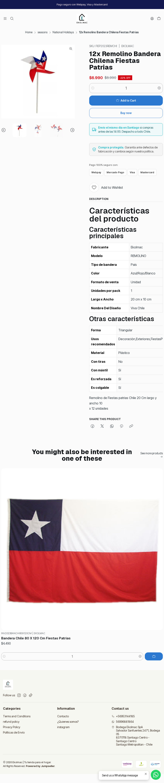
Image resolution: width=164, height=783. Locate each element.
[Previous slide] (4, 130)
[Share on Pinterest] (121, 426)
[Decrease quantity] (92, 88)
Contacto (63, 716)
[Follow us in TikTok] (31, 695)
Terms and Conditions (16, 716)
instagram (63, 727)
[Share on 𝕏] (102, 426)
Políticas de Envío (14, 732)
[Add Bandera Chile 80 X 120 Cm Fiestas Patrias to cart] (154, 656)
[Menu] (5, 18)
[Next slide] (72, 130)
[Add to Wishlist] (158, 549)
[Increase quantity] (159, 88)
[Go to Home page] (82, 18)
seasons (42, 32)
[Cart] (159, 18)
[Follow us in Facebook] (25, 695)
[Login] (152, 18)
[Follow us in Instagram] (19, 695)
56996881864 (125, 721)
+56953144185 (125, 716)
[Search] (11, 18)
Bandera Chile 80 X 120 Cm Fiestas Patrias (36, 638)
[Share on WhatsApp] (112, 426)
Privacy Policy (11, 727)
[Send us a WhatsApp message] (156, 775)
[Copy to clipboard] (131, 426)
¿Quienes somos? (68, 721)
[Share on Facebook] (92, 426)
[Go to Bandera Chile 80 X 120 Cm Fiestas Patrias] (82, 549)
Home (28, 32)
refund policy (11, 721)
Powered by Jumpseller (40, 766)
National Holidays (63, 32)
